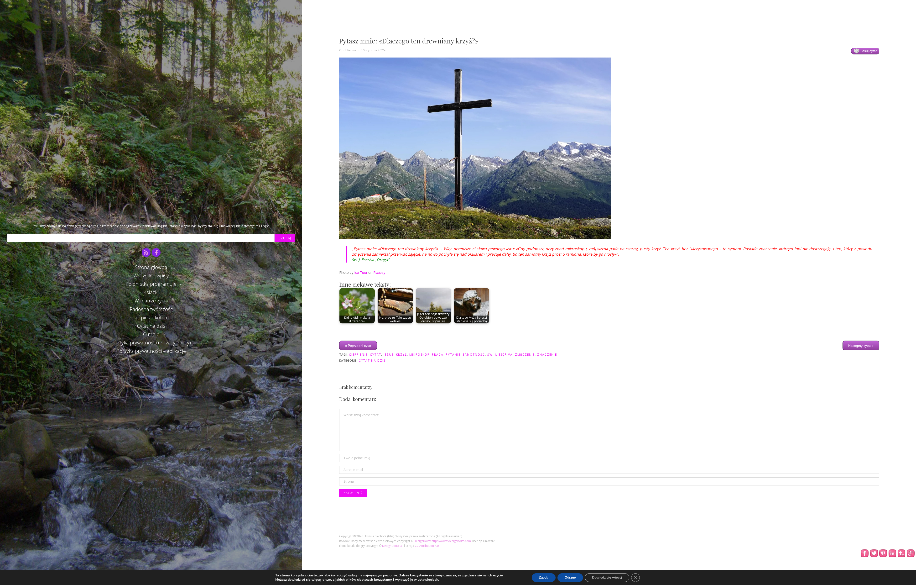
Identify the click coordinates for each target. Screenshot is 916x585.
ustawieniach (428, 580)
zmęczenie (525, 355)
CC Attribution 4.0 (427, 546)
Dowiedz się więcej (607, 577)
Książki (151, 292)
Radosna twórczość (151, 309)
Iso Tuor (360, 272)
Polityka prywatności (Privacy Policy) (151, 342)
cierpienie (358, 355)
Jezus (389, 355)
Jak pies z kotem (151, 317)
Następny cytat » (861, 345)
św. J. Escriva (500, 355)
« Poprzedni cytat (358, 345)
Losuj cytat (868, 51)
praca (437, 355)
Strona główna (151, 267)
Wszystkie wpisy (151, 275)
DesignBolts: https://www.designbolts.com (442, 541)
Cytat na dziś (151, 325)
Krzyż (401, 355)
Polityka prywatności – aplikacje (151, 351)
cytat (375, 355)
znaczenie (547, 355)
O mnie (151, 334)
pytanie (453, 355)
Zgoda (543, 577)
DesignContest (392, 546)
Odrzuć (570, 577)
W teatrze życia (151, 300)
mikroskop (419, 355)
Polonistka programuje (151, 283)
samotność (474, 355)
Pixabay (379, 272)
